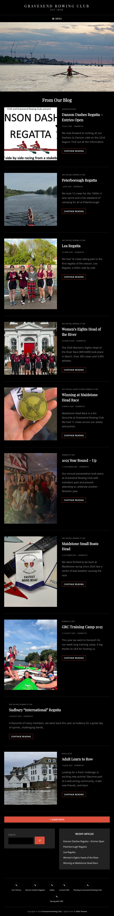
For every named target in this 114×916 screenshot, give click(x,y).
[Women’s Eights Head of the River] (30, 348)
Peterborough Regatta (79, 180)
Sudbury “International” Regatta (35, 709)
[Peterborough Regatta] (30, 199)
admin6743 (78, 126)
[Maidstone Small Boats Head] (30, 571)
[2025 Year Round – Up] (30, 488)
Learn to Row (79, 389)
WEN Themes (81, 911)
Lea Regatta (71, 245)
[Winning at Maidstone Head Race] (30, 413)
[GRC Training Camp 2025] (30, 655)
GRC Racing (67, 175)
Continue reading (75, 151)
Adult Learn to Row (77, 758)
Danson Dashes (69, 109)
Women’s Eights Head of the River (81, 857)
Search (12, 834)
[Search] (40, 840)
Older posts (58, 819)
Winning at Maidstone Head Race (80, 863)
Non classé (67, 753)
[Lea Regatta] (30, 274)
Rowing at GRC (79, 175)
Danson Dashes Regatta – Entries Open (83, 841)
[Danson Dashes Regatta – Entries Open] (30, 133)
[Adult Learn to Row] (30, 778)
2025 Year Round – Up (79, 460)
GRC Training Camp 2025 (82, 626)
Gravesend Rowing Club (57, 5)
